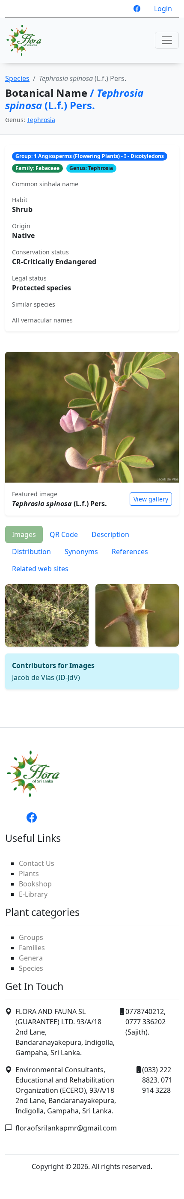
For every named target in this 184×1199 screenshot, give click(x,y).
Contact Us (36, 863)
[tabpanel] (92, 633)
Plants (29, 873)
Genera (31, 958)
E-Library (33, 894)
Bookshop (35, 884)
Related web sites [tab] (40, 568)
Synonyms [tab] (81, 551)
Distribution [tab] (31, 551)
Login (163, 8)
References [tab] (130, 551)
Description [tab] (110, 534)
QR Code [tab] (64, 534)
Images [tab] (24, 534)
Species (17, 78)
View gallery (151, 499)
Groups (31, 937)
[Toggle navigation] (167, 40)
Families (32, 947)
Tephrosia (41, 120)
